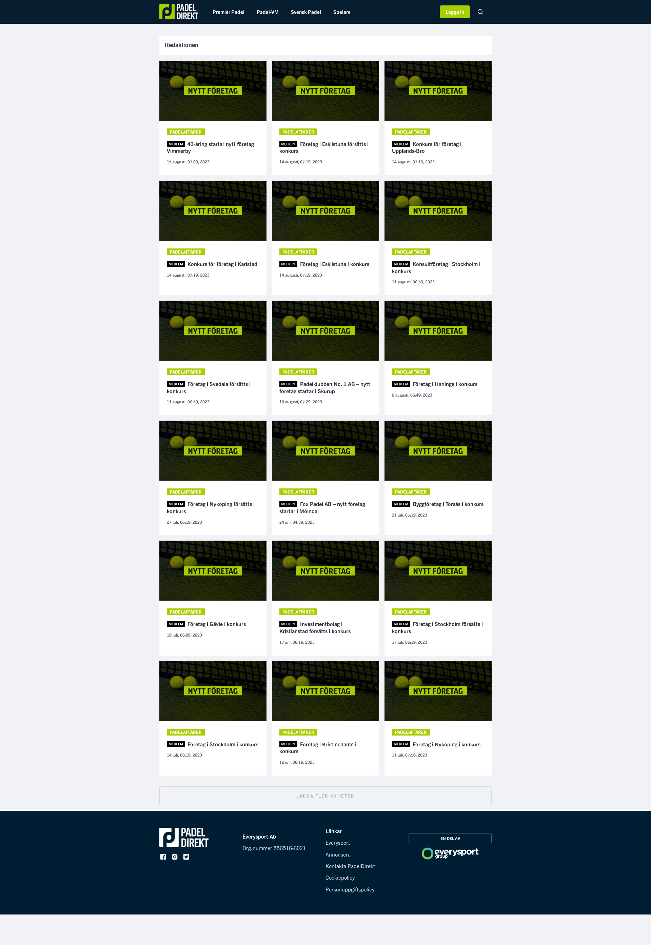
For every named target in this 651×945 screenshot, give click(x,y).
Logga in (455, 11)
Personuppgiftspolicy (350, 889)
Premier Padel (228, 11)
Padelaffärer (186, 132)
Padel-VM (268, 11)
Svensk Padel (306, 11)
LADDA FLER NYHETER (325, 796)
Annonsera (338, 854)
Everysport (338, 842)
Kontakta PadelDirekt (350, 866)
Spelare (342, 11)
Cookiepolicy (340, 877)
